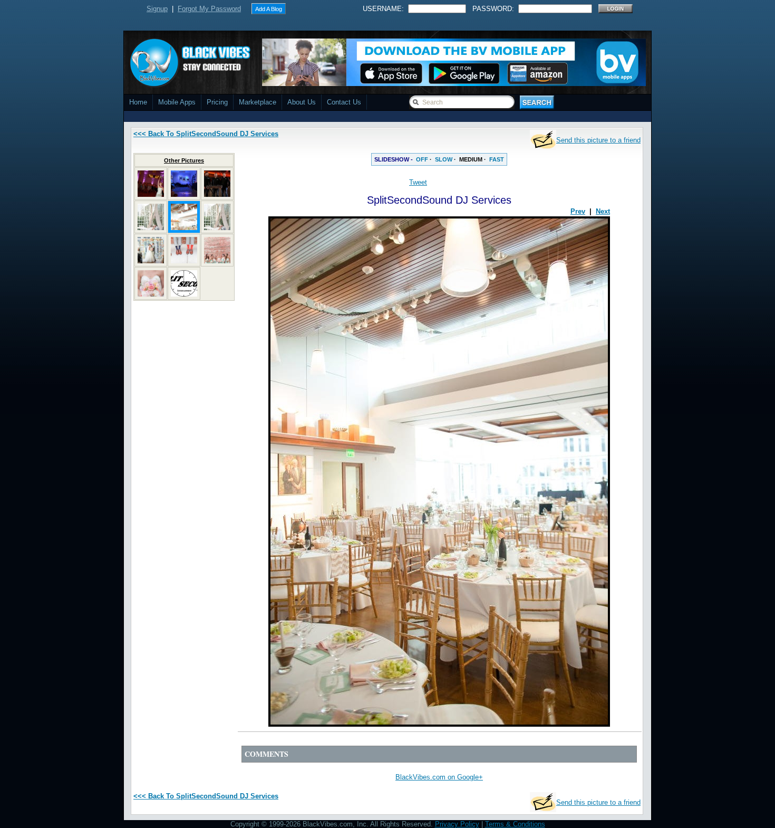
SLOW (443, 159)
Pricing (217, 102)
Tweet (418, 182)
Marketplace (257, 102)
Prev (577, 211)
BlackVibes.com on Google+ (439, 777)
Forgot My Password (209, 9)
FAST (496, 159)
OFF (422, 159)
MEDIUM (470, 159)
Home (138, 102)
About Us (301, 102)
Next (603, 211)
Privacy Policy (457, 824)
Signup (157, 9)
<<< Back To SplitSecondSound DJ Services (205, 134)
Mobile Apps (177, 102)
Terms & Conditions (515, 824)
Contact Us (344, 102)
